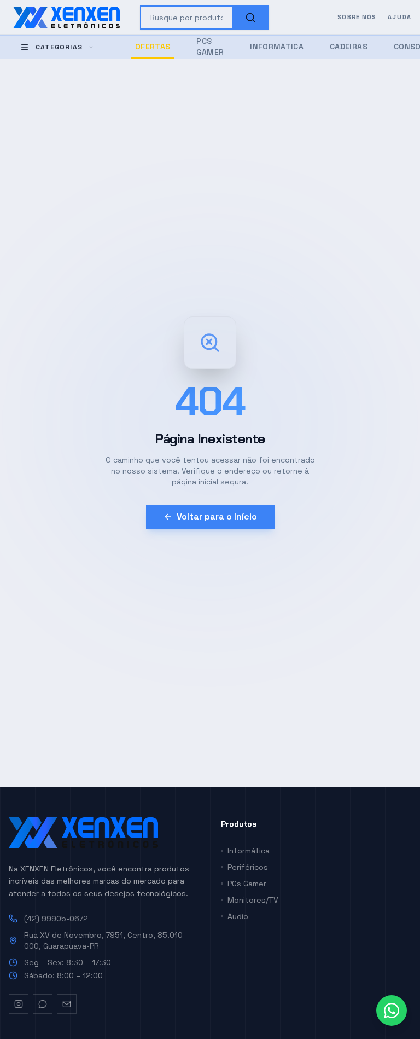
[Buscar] (250, 17)
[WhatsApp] (42, 1004)
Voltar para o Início (217, 516)
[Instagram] (18, 1004)
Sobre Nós (357, 17)
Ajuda (400, 17)
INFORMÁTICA (277, 46)
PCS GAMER (210, 46)
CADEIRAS (349, 46)
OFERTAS (152, 46)
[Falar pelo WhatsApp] (391, 1010)
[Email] (67, 1004)
